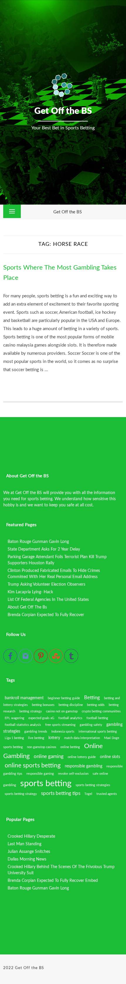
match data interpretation (82, 738)
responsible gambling (83, 766)
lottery (54, 738)
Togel (88, 794)
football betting (97, 718)
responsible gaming (40, 773)
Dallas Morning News (27, 859)
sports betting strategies (93, 785)
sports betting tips (60, 793)
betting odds (96, 705)
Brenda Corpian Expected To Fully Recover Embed (53, 881)
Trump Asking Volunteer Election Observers (46, 584)
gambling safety (91, 724)
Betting (92, 697)
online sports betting (33, 765)
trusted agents (106, 794)
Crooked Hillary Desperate (31, 836)
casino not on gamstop (62, 711)
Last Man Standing (24, 844)
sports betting (45, 783)
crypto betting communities (101, 711)
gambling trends (35, 731)
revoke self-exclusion (73, 773)
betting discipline (71, 705)
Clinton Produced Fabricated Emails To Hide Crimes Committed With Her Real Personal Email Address (54, 574)
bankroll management (24, 698)
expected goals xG (41, 718)
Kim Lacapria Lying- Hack (30, 592)
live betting (36, 738)
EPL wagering (14, 718)
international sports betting (98, 731)
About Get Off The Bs (27, 607)
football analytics (70, 718)
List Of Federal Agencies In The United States (48, 600)
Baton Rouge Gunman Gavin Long (38, 542)
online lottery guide (82, 757)
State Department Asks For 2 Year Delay (44, 549)
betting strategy (30, 711)
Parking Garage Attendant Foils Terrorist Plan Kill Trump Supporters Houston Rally (57, 560)
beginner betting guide (64, 698)
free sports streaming (60, 724)
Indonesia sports (62, 731)
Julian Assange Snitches (29, 852)
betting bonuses (43, 705)
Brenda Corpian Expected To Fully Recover (46, 615)
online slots (110, 757)
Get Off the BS (67, 212)
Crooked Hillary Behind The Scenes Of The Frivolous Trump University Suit (61, 870)
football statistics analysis (23, 724)
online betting (70, 747)
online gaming (49, 756)
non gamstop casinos (41, 747)
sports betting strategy (21, 794)
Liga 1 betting (14, 738)
